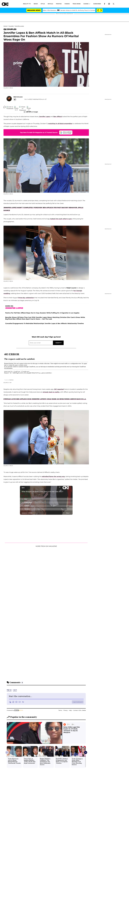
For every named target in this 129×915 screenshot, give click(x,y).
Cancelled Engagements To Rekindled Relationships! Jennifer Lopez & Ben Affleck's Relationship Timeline (44, 323)
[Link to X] (113, 3)
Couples (11, 26)
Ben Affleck (57, 116)
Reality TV (27, 4)
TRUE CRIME (76, 4)
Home (5, 26)
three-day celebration (26, 297)
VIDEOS (67, 4)
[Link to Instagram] (109, 3)
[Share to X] (16, 107)
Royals (50, 4)
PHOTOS (59, 4)
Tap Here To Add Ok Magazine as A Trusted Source (38, 132)
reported (59, 389)
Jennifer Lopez (19, 26)
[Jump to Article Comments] (5, 107)
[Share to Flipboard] (22, 107)
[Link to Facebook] (104, 3)
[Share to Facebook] (9, 107)
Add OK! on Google (32, 112)
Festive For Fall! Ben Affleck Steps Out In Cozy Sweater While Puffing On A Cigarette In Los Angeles (42, 313)
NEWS (36, 4)
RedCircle (11, 379)
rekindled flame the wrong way (53, 476)
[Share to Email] (29, 107)
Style (43, 4)
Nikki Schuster (18, 97)
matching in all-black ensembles (60, 123)
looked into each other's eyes (61, 219)
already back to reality (51, 392)
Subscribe (97, 4)
